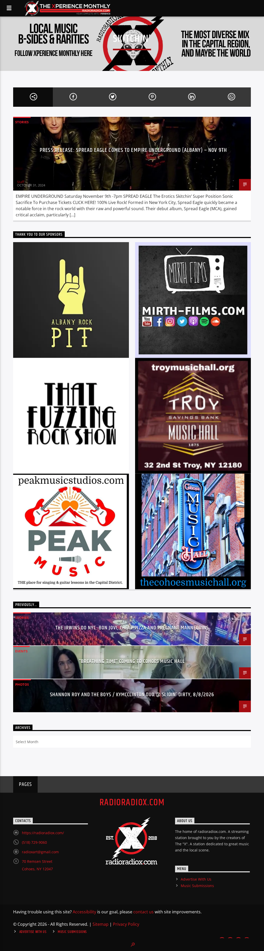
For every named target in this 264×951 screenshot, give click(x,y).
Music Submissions (197, 885)
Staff (20, 181)
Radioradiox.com (132, 803)
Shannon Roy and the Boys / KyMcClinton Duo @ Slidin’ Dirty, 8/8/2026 (132, 695)
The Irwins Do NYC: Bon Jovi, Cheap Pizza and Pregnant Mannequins (132, 628)
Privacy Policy (126, 924)
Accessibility (84, 912)
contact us (143, 912)
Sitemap (101, 924)
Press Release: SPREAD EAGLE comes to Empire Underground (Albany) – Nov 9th (133, 150)
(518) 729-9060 (34, 842)
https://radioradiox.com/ (43, 832)
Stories (22, 122)
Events (21, 651)
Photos (22, 684)
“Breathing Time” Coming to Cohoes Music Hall (132, 661)
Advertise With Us (196, 879)
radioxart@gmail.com (40, 851)
